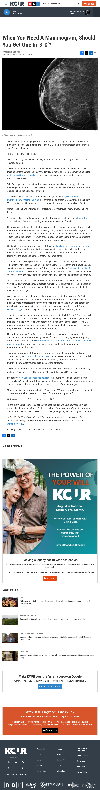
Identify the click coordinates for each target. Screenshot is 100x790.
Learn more (50, 578)
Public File (81, 766)
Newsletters (41, 771)
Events (59, 749)
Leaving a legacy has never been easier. (50, 560)
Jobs (59, 766)
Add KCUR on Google (50, 686)
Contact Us (61, 760)
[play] (7, 12)
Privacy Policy (82, 772)
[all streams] (96, 12)
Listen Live (41, 755)
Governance (81, 761)
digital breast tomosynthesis (21, 175)
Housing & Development (29, 615)
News (39, 760)
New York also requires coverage (35, 377)
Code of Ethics (82, 755)
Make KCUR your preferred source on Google (50, 676)
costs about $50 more (39, 356)
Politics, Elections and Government (34, 633)
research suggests (16, 309)
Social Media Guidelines (82, 749)
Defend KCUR (50, 730)
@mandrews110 (15, 423)
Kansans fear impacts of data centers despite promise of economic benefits (52, 619)
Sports (22, 597)
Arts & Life (24, 651)
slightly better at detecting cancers (72, 246)
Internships (61, 771)
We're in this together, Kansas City (50, 712)
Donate (90, 3)
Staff (59, 755)
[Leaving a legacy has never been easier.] (50, 506)
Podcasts (40, 766)
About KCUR (41, 749)
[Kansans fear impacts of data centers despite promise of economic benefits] (10, 620)
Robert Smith (83, 218)
